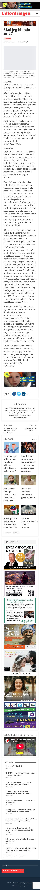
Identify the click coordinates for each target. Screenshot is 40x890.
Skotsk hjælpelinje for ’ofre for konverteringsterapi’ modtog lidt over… (19, 830)
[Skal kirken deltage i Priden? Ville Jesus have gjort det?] (11, 480)
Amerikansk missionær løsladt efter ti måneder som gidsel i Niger (21, 820)
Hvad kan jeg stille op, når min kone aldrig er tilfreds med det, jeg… (21, 849)
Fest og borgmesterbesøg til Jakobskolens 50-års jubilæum (18, 792)
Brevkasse (7, 38)
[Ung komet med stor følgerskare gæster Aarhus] (28, 480)
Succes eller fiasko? (14, 766)
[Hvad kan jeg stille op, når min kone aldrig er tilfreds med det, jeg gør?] (11, 447)
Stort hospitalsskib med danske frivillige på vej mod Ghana (19, 783)
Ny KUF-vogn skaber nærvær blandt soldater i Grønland (21, 774)
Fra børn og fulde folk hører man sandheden (10, 430)
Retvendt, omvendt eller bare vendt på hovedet (20, 801)
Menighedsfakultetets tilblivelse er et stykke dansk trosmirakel (20, 810)
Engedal (25, 886)
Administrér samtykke (13, 871)
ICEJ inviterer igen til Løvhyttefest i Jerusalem (20, 840)
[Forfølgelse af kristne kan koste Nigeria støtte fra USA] (11, 510)
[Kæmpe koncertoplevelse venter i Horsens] (28, 510)
